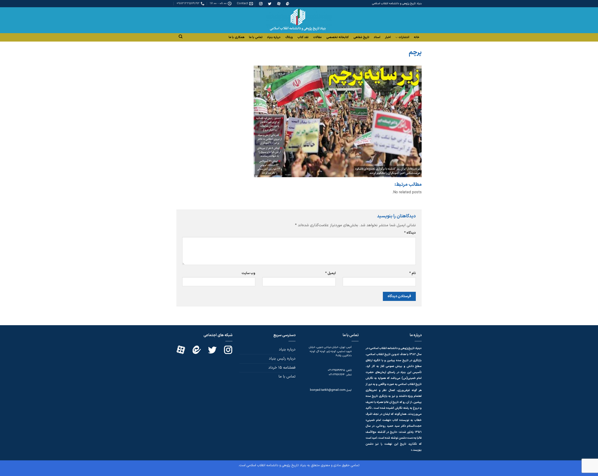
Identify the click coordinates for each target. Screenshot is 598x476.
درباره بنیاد (274, 37)
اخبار (388, 37)
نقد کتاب (303, 37)
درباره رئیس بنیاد (282, 358)
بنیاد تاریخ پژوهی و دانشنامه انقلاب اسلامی (276, 465)
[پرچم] (338, 121)
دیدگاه (410, 232)
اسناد (377, 37)
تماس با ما (256, 37)
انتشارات (404, 37)
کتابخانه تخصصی (337, 37)
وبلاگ (289, 37)
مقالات (317, 37)
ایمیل (330, 273)
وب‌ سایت (248, 273)
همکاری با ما (237, 37)
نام (412, 273)
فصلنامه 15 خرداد (281, 367)
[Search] (180, 36)
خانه (416, 37)
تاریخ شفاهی (361, 37)
